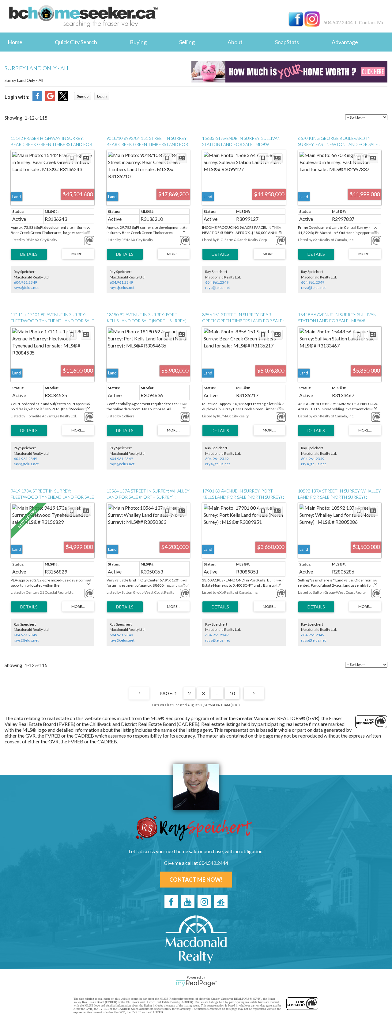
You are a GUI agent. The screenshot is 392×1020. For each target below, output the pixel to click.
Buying (138, 42)
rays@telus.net (26, 287)
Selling (187, 42)
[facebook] (171, 901)
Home (15, 42)
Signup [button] (83, 96)
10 (232, 693)
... (217, 693)
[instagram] (204, 901)
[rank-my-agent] (221, 901)
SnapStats (287, 42)
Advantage (345, 42)
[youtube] (187, 901)
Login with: (17, 97)
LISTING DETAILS (29, 254)
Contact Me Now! (196, 879)
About (235, 42)
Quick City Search (76, 42)
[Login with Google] (50, 99)
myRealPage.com (196, 983)
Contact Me (371, 22)
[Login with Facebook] (37, 99)
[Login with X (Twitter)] (63, 99)
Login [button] (102, 96)
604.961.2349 (25, 282)
